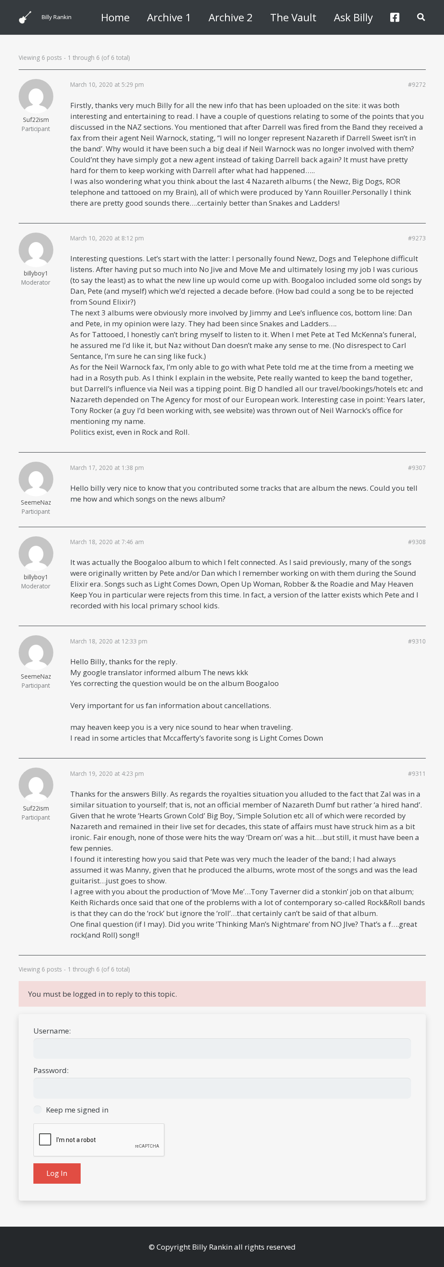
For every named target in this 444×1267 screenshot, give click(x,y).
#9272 (417, 85)
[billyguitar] (25, 17)
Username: (52, 1031)
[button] (421, 17)
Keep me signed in (77, 1110)
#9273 (417, 238)
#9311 (417, 774)
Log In (56, 1173)
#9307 (417, 468)
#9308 (417, 542)
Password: (51, 1070)
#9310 (417, 641)
